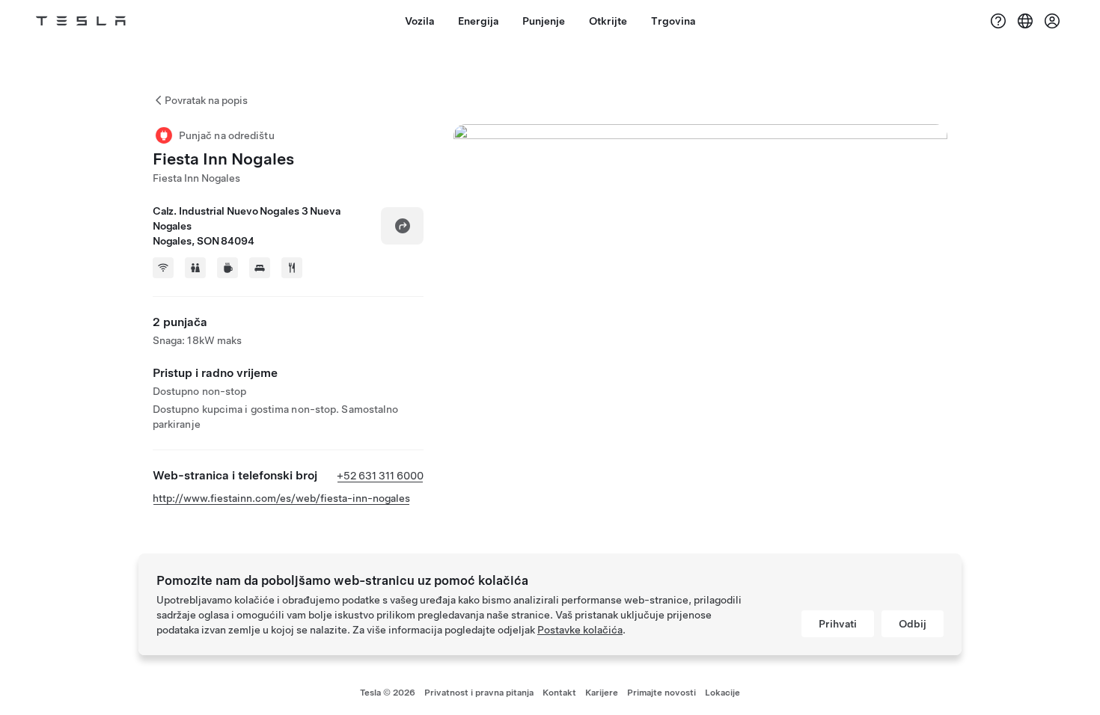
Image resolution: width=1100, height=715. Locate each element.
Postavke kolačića (580, 630)
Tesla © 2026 (387, 692)
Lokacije (722, 692)
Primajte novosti (661, 692)
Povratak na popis (206, 100)
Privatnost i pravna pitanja (479, 692)
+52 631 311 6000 (380, 476)
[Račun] (1052, 21)
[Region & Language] (1025, 21)
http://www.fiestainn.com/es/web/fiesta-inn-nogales (281, 498)
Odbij (912, 624)
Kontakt (559, 692)
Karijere (601, 692)
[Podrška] (998, 21)
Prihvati (838, 624)
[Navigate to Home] (81, 21)
